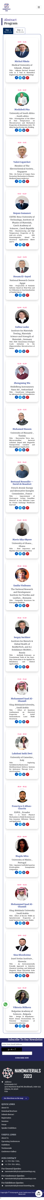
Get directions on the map (13, 1098)
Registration (6, 1118)
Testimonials (6, 1148)
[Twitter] (20, 77)
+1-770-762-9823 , (12, 1164)
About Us (5, 1138)
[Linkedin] (24, 77)
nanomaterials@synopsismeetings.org (20, 1171)
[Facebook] (16, 77)
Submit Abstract (7, 1114)
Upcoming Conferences (10, 1141)
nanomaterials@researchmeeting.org (19, 1186)
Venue (3, 1125)
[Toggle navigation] (39, 7)
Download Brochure (9, 1111)
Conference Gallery (8, 1152)
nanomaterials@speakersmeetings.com (20, 1179)
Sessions (4, 1121)
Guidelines (5, 1145)
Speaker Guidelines (8, 1128)
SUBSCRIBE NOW (22, 1058)
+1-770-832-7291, (12, 1161)
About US (5, 1108)
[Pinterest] (27, 77)
